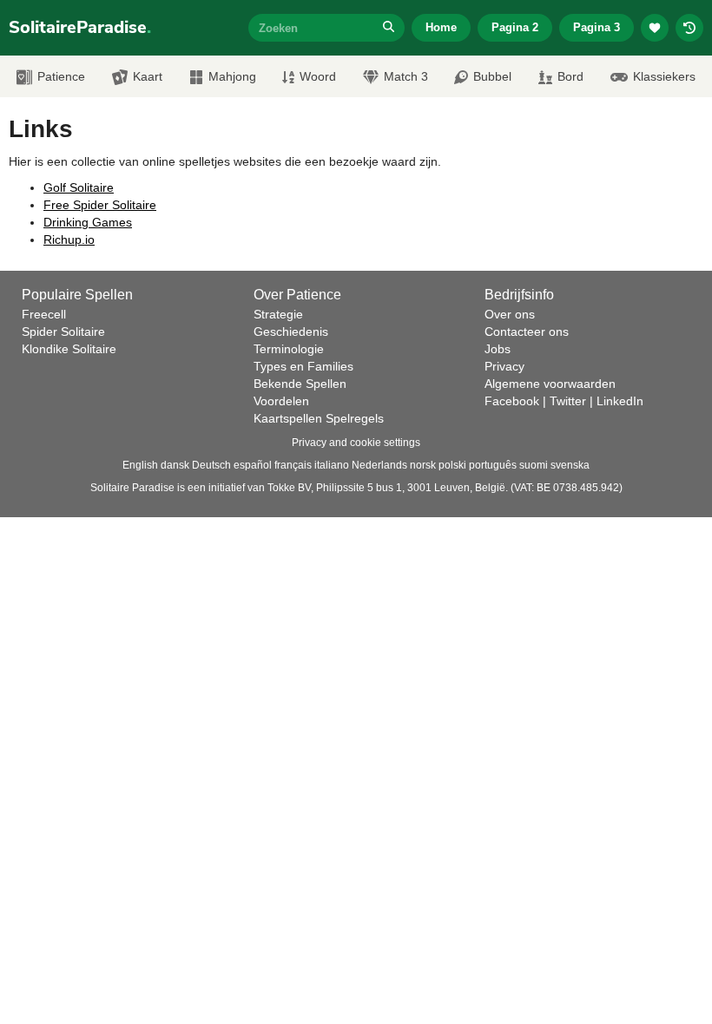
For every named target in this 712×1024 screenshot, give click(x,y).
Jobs (498, 349)
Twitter (568, 401)
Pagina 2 (514, 27)
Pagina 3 (596, 27)
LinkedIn (620, 401)
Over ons (510, 314)
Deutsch (211, 465)
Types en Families (303, 366)
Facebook (512, 401)
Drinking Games (87, 222)
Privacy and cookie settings (356, 443)
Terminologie (289, 349)
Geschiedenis (291, 331)
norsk (423, 465)
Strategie (278, 314)
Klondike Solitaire (69, 349)
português (493, 465)
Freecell (44, 314)
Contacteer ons (527, 331)
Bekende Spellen (300, 384)
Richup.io (69, 239)
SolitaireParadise (80, 27)
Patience (61, 76)
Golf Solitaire (78, 187)
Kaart (147, 76)
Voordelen (281, 401)
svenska (570, 465)
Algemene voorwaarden (550, 384)
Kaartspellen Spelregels (319, 418)
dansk (175, 465)
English (140, 465)
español (253, 465)
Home (441, 27)
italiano (331, 465)
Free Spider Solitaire (99, 205)
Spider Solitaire (63, 331)
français (293, 465)
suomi (533, 465)
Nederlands (379, 465)
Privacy (504, 366)
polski (452, 465)
